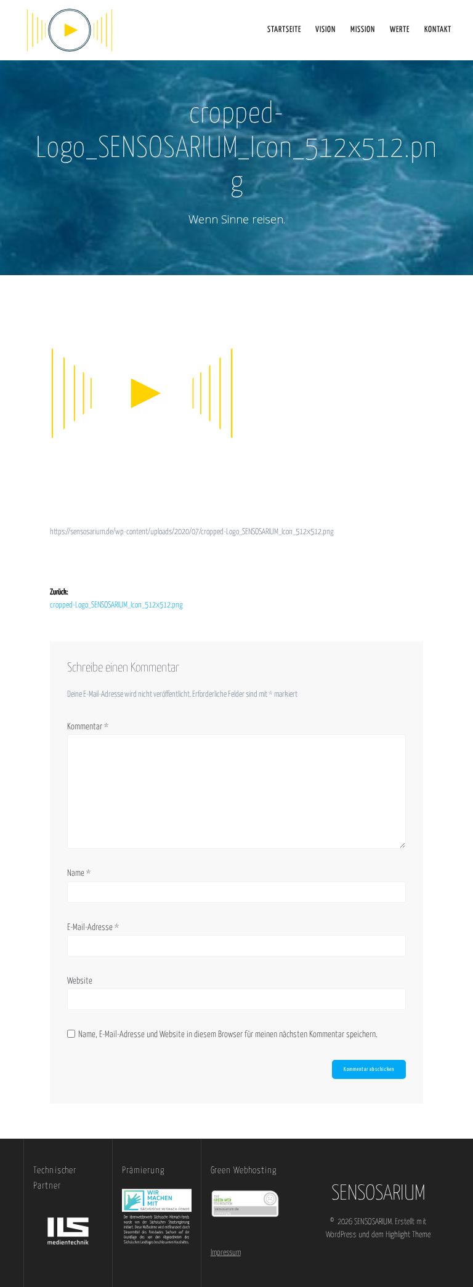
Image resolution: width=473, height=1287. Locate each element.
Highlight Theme (408, 1235)
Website (79, 981)
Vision (325, 30)
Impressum (226, 1253)
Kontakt (437, 30)
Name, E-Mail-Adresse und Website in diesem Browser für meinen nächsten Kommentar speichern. (228, 1034)
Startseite (284, 30)
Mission (362, 30)
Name (79, 873)
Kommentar (87, 727)
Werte (400, 30)
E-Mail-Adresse (93, 927)
